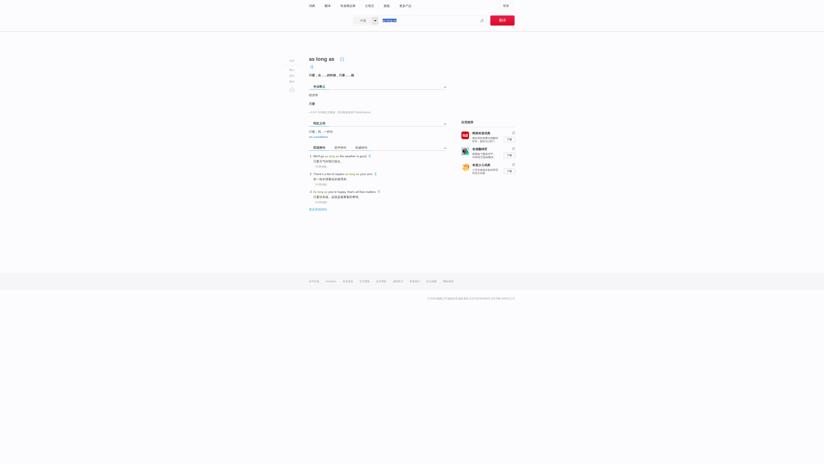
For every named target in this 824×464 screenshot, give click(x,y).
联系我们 (415, 281)
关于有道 (314, 281)
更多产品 (405, 6)
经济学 (313, 95)
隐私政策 (452, 298)
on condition (318, 137)
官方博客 (364, 281)
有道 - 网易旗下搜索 (326, 20)
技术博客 (381, 281)
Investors (331, 281)
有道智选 (348, 281)
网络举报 (448, 281)
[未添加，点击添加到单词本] (342, 58)
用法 (291, 75)
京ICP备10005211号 (503, 298)
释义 (291, 70)
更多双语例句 (318, 209)
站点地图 (431, 281)
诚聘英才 (398, 281)
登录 (506, 6)
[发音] (312, 67)
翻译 (328, 6)
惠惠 (387, 6)
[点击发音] (369, 156)
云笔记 (369, 6)
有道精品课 (347, 6)
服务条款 (463, 298)
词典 (312, 6)
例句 (291, 81)
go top (292, 89)
